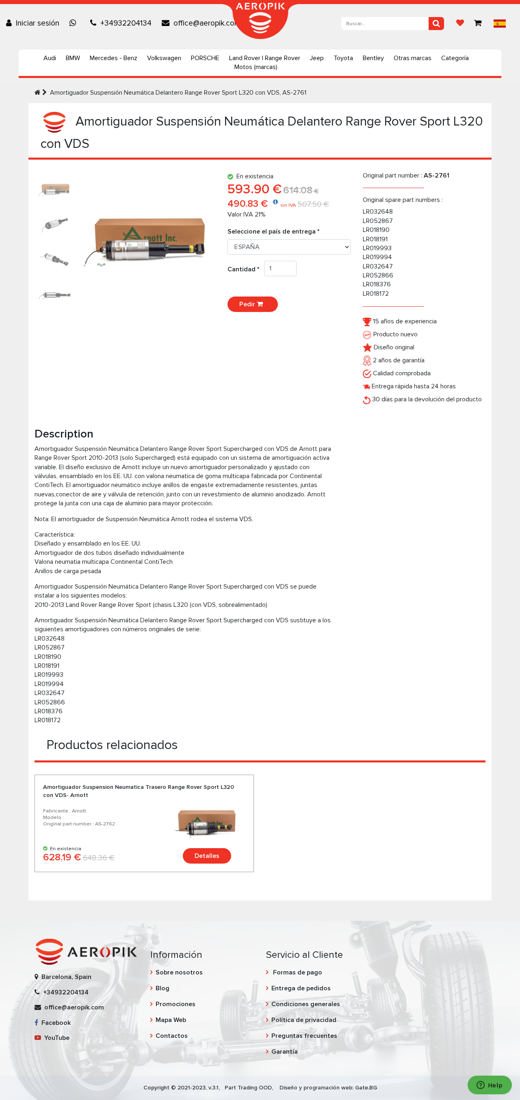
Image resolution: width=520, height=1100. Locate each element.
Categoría (455, 58)
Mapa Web (171, 1020)
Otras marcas (412, 58)
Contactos (172, 1036)
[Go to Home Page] (38, 93)
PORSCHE (205, 58)
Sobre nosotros (179, 972)
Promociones (175, 1004)
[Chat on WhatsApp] (74, 23)
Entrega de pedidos (301, 988)
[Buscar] (436, 23)
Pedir (248, 304)
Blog (162, 988)
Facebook (54, 1023)
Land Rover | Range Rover (264, 58)
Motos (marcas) (255, 67)
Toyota (343, 58)
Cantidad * (246, 269)
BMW (73, 58)
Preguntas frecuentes (304, 1036)
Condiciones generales (305, 1004)
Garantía (284, 1052)
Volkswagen (164, 58)
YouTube (55, 1038)
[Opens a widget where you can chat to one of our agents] (489, 1086)
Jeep (317, 58)
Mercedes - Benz (113, 58)
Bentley (373, 58)
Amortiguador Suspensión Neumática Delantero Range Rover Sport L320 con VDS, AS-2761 (178, 93)
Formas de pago (296, 972)
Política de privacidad (303, 1020)
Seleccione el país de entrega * (273, 231)
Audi (49, 58)
